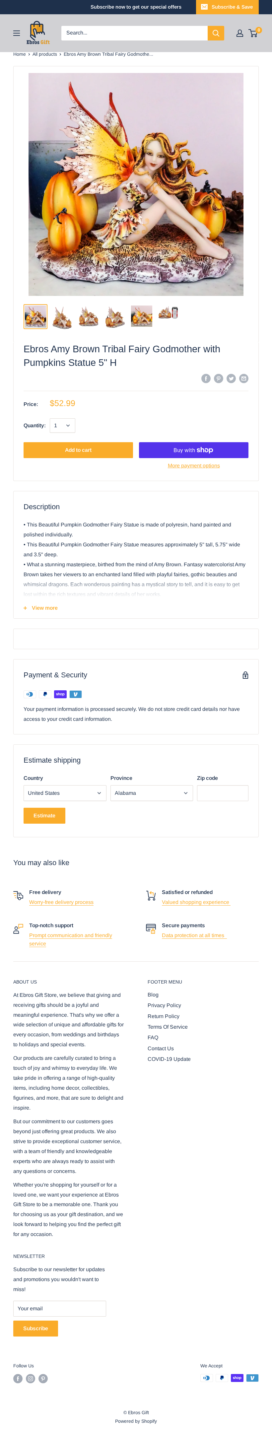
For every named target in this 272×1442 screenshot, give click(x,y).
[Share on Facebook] (206, 378)
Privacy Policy (164, 1005)
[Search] (216, 33)
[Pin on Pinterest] (218, 378)
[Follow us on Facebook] (18, 1378)
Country (33, 778)
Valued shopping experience (196, 902)
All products (45, 54)
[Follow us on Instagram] (30, 1378)
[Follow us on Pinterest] (43, 1378)
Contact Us (161, 1048)
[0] (253, 33)
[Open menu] (16, 33)
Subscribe (35, 1328)
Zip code (207, 778)
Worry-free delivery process (61, 902)
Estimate (44, 815)
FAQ (153, 1037)
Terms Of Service (168, 1027)
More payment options (194, 465)
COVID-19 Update (169, 1059)
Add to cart (78, 450)
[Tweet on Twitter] (231, 378)
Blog (153, 994)
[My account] (240, 33)
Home (19, 54)
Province (121, 778)
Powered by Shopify (136, 1421)
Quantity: (35, 425)
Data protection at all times (194, 935)
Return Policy (163, 1016)
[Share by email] (243, 378)
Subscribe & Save (232, 7)
